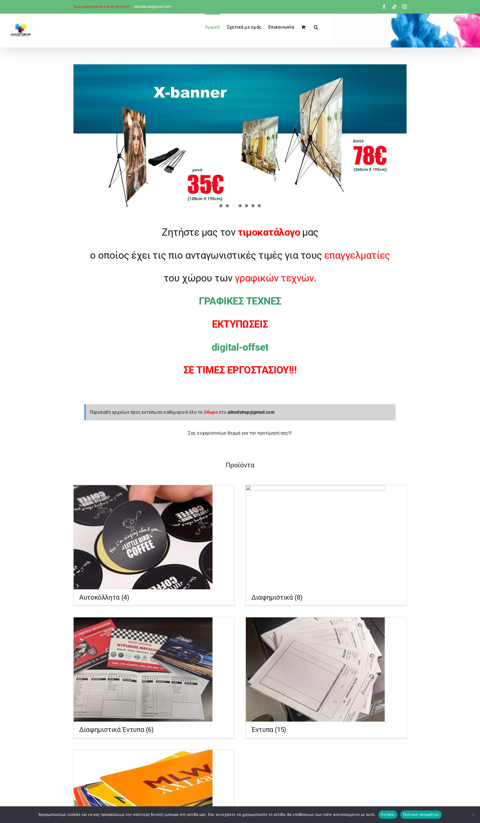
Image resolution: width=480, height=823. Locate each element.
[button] (316, 27)
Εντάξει (388, 814)
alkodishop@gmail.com (152, 7)
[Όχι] (473, 814)
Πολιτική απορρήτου (421, 814)
